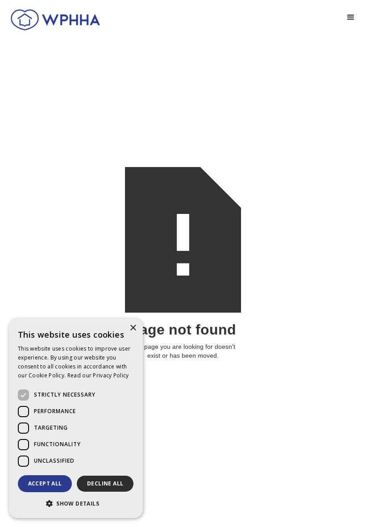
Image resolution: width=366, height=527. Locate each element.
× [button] (132, 328)
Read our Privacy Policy (98, 375)
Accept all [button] (45, 483)
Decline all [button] (105, 483)
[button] (351, 17)
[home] (52, 19)
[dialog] (76, 418)
